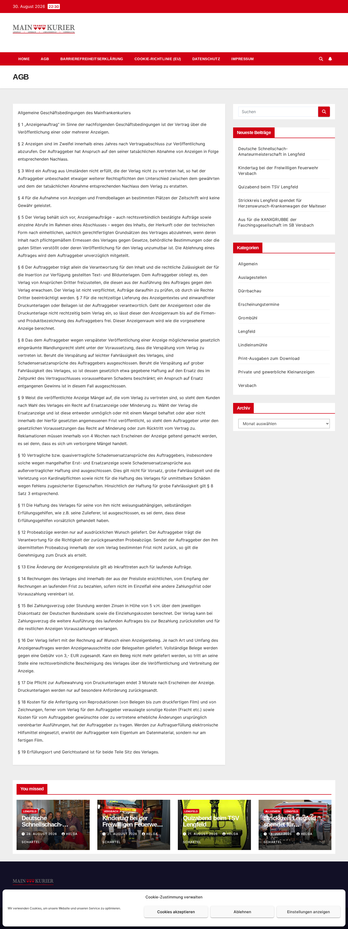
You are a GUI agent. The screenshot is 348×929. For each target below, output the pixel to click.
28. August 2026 (42, 834)
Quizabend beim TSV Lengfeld (268, 186)
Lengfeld (247, 331)
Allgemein (248, 263)
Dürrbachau (249, 290)
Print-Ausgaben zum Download (269, 358)
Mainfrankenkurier (46, 39)
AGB (45, 59)
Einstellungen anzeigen (308, 911)
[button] (321, 58)
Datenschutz (206, 59)
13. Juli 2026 (281, 834)
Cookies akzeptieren (176, 911)
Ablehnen (242, 911)
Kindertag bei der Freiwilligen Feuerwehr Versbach (132, 824)
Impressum (242, 59)
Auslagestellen (252, 277)
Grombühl (248, 317)
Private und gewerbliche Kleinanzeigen (276, 371)
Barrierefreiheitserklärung (91, 59)
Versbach (247, 385)
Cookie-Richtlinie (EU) (158, 59)
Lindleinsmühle (252, 344)
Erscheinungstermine (258, 304)
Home (24, 59)
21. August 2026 (122, 834)
